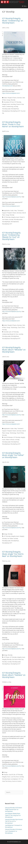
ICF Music (6, 657)
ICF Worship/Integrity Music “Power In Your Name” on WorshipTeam (13, 124)
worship (16, 106)
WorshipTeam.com (7, 86)
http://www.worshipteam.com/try (11, 196)
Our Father (10, 538)
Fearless (6, 774)
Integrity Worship (7, 659)
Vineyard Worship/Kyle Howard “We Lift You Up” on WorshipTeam (14, 821)
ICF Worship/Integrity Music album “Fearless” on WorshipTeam (13, 675)
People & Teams (12, 97)
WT (20, 779)
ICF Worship (17, 102)
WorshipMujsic (6, 221)
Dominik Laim (7, 332)
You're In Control (16, 781)
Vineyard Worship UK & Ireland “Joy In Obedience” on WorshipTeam (13, 831)
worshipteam (14, 779)
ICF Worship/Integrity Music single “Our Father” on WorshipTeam (13, 455)
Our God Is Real (16, 659)
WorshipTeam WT (15, 111)
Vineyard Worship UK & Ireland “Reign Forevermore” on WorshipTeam (13, 809)
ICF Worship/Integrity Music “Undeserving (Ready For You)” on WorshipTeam (11, 236)
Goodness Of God (9, 102)
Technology (14, 327)
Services (19, 97)
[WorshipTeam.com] (12, 2)
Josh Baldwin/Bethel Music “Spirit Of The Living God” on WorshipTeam (13, 815)
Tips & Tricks (21, 327)
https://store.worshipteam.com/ (11, 93)
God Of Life (12, 774)
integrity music (6, 104)
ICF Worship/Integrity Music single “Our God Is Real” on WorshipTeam (12, 554)
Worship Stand (6, 779)
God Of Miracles (8, 437)
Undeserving (9, 106)
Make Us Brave (10, 439)
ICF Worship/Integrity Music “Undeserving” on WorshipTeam (12, 20)
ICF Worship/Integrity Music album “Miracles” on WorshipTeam (14, 349)
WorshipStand (6, 111)
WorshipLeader (6, 108)
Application (7, 210)
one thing (13, 104)
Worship (13, 100)
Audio (5, 97)
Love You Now (15, 776)
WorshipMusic (15, 108)
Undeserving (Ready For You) (10, 334)
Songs (8, 100)
